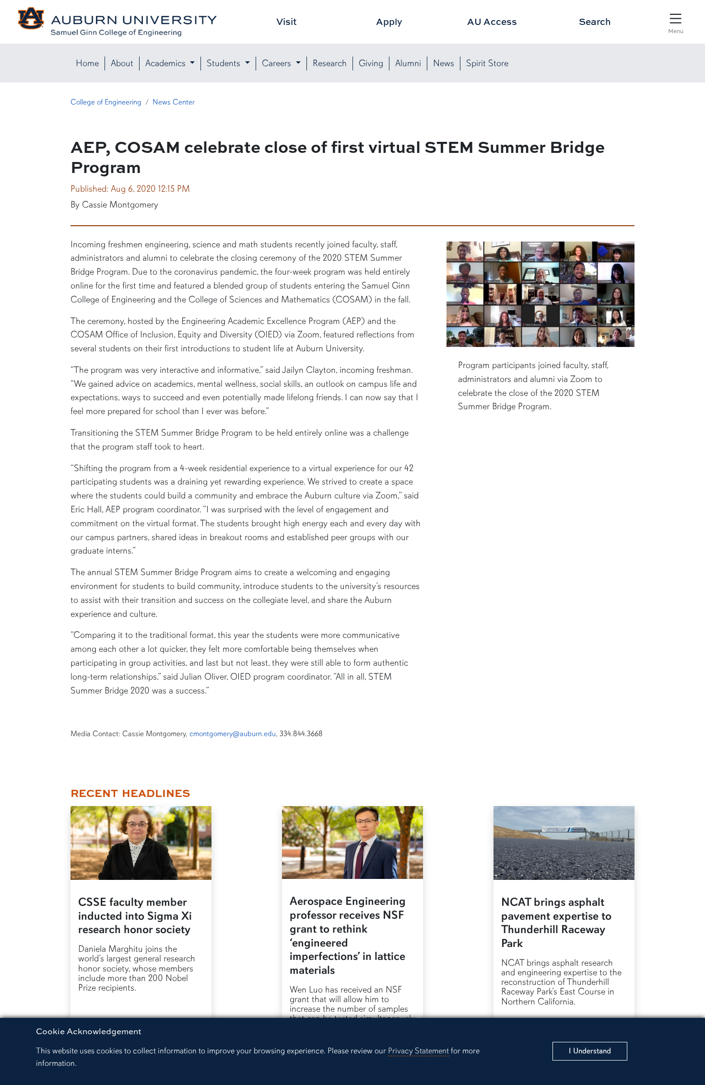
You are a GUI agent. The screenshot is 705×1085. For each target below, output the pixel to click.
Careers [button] (278, 63)
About (122, 63)
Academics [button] (166, 63)
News (443, 63)
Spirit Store (487, 63)
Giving (371, 63)
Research (330, 63)
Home (87, 63)
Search (595, 21)
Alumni (408, 63)
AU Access (492, 21)
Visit (286, 21)
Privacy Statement (418, 1051)
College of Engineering (105, 102)
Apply (389, 21)
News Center (174, 102)
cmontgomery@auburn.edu (232, 734)
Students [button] (225, 63)
